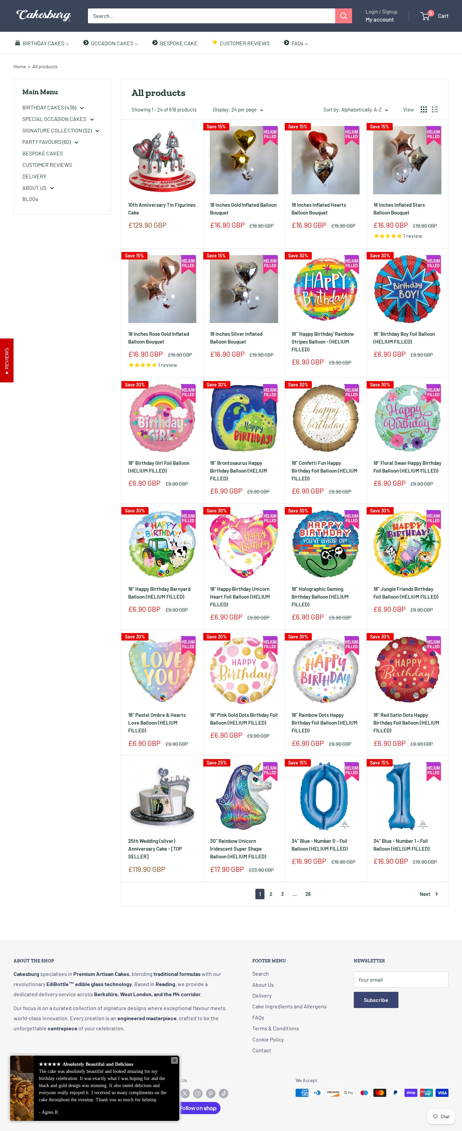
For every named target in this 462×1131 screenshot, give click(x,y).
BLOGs (30, 199)
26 (308, 894)
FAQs (258, 1017)
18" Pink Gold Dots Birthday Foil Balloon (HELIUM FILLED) (244, 719)
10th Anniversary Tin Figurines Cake (161, 209)
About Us (263, 984)
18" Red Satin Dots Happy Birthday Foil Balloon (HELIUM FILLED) (406, 723)
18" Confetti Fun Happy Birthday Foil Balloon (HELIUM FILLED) (324, 471)
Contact (261, 1050)
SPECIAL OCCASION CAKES (54, 119)
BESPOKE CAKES (42, 153)
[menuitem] (42, 42)
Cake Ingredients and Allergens (289, 1006)
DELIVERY (34, 176)
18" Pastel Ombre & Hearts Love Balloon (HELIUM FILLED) (157, 723)
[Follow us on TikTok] (223, 1093)
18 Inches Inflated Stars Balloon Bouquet (399, 209)
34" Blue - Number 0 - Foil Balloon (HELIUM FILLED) (320, 845)
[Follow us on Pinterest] (210, 1093)
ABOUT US (34, 187)
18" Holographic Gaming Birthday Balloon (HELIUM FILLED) (320, 597)
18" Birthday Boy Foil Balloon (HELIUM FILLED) (404, 338)
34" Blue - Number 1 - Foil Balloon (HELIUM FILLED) (401, 845)
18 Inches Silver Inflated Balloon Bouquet (236, 338)
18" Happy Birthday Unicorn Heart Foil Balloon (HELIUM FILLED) (240, 597)
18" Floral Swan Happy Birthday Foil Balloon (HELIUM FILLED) (407, 467)
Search (260, 973)
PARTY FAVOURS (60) (47, 142)
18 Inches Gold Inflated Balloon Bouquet (243, 209)
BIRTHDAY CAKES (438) (49, 107)
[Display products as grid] (424, 109)
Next (425, 894)
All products (44, 66)
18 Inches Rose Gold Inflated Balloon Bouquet (158, 338)
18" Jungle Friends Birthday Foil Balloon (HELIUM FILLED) (405, 593)
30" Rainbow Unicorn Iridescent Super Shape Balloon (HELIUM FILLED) (238, 849)
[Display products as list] (435, 109)
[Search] (343, 15)
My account (380, 19)
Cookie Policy (268, 1039)
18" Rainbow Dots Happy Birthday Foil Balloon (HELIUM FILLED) (324, 723)
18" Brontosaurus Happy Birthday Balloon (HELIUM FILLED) (238, 471)
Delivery (262, 995)
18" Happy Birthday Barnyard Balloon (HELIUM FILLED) (159, 593)
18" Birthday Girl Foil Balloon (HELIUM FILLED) (158, 467)
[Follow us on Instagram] (198, 1093)
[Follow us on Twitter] (185, 1093)
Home (20, 66)
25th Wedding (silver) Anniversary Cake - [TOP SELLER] (155, 849)
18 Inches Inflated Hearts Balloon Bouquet (319, 209)
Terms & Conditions (275, 1028)
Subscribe (376, 1000)
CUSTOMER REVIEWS (47, 164)
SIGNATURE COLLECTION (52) (57, 130)
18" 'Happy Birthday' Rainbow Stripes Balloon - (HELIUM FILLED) (323, 342)
